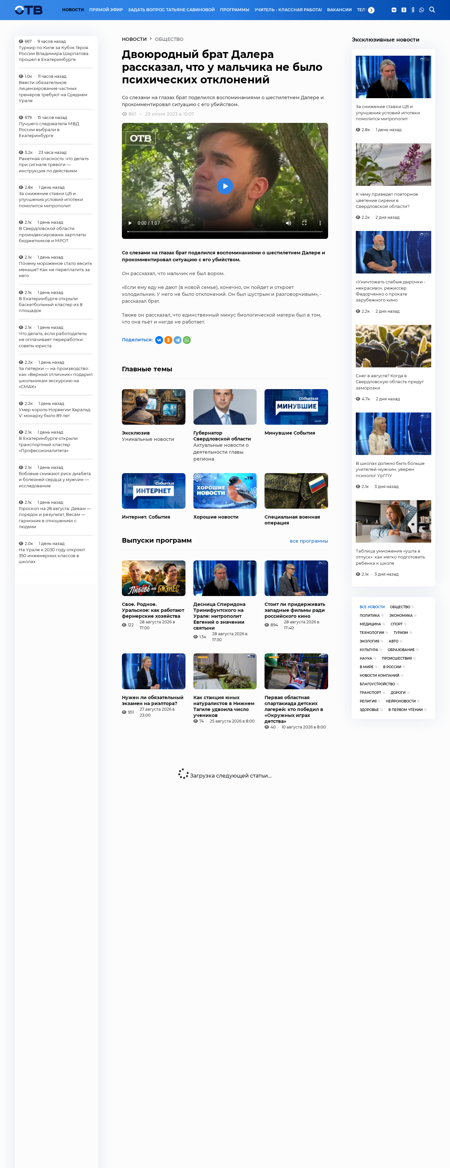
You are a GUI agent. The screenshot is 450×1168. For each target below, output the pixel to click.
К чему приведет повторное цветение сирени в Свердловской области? (387, 200)
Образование (401, 650)
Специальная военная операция (292, 520)
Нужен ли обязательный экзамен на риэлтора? (152, 700)
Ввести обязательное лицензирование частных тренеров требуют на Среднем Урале (53, 91)
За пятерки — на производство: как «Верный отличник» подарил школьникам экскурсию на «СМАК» (56, 377)
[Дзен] (412, 10)
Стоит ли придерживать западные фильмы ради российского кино (295, 610)
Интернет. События (146, 517)
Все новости (372, 607)
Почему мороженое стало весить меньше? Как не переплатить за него (55, 269)
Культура (369, 650)
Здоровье (369, 710)
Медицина (370, 624)
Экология (369, 641)
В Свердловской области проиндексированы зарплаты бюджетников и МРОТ (52, 234)
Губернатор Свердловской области (222, 436)
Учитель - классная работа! (288, 10)
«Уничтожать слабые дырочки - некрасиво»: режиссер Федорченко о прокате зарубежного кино (390, 290)
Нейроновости (401, 701)
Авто (393, 641)
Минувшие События (290, 433)
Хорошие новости (216, 517)
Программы (234, 10)
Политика (370, 615)
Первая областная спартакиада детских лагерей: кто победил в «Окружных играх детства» (294, 709)
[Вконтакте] (394, 10)
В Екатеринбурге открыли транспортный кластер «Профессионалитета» (48, 444)
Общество (400, 607)
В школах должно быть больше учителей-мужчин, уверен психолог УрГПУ (390, 469)
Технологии (372, 633)
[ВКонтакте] (159, 340)
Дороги (398, 693)
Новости (73, 10)
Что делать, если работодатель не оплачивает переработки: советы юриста (53, 340)
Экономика (401, 615)
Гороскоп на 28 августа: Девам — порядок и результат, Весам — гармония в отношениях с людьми (55, 517)
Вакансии (339, 10)
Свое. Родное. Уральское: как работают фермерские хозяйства (153, 610)
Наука (366, 658)
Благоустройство (377, 684)
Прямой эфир (106, 10)
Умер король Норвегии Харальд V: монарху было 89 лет (54, 412)
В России (392, 667)
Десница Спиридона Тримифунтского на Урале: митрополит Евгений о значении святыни (219, 616)
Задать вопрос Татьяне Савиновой (171, 10)
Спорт (397, 624)
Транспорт (370, 693)
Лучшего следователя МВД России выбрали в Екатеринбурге (49, 129)
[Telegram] (178, 340)
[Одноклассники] (404, 10)
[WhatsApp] (421, 10)
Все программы (309, 541)
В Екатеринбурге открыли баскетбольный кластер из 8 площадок (50, 304)
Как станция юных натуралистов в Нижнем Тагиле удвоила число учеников (223, 706)
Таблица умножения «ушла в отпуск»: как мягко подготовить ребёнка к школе (390, 557)
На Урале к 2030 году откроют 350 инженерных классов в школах (52, 555)
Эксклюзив (136, 433)
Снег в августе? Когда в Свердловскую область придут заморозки (390, 381)
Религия (368, 701)
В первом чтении (405, 710)
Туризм (401, 633)
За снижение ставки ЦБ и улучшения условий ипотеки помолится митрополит (51, 200)
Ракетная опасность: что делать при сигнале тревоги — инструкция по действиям (54, 164)
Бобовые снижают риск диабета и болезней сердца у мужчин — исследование (55, 479)
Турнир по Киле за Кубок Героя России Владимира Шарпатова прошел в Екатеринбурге (54, 53)
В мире (367, 667)
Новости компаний (379, 675)
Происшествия (397, 658)
